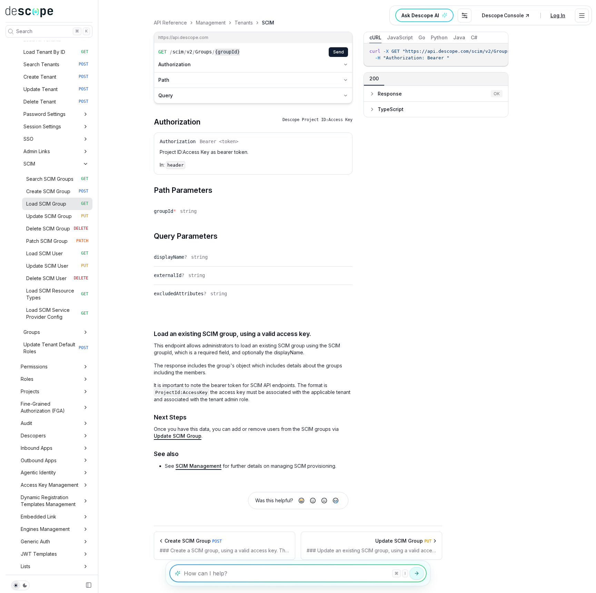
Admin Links (36, 151)
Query (165, 95)
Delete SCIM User (57, 278)
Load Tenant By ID (55, 52)
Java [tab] (459, 37)
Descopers (33, 435)
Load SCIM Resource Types (57, 294)
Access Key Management (49, 485)
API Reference (170, 23)
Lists (25, 566)
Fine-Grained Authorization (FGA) (43, 407)
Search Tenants (55, 64)
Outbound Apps (39, 460)
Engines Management (45, 529)
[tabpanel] (436, 54)
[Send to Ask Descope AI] (416, 573)
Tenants (244, 23)
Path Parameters (183, 190)
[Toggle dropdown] (582, 15)
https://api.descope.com (183, 37)
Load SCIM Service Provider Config (57, 313)
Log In (557, 15)
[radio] (301, 500)
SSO (28, 139)
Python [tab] (439, 37)
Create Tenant (55, 77)
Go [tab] (421, 37)
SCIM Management (198, 466)
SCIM (29, 164)
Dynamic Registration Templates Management (48, 500)
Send (338, 52)
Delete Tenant (55, 102)
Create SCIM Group (57, 191)
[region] (436, 54)
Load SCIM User (57, 253)
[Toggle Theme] (20, 585)
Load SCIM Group (57, 204)
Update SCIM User (57, 266)
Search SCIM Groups (57, 179)
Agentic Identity (38, 472)
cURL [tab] (375, 37)
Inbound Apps (36, 448)
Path (163, 80)
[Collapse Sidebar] (88, 585)
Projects (30, 391)
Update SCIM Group (57, 216)
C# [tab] (474, 37)
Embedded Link (38, 517)
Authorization (174, 64)
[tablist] (436, 37)
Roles (27, 379)
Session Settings (42, 126)
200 (374, 78)
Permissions (34, 366)
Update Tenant (55, 89)
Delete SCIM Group (57, 228)
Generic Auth (35, 541)
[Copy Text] (501, 52)
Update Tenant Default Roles (55, 348)
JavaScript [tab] (400, 37)
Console (503, 15)
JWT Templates (39, 554)
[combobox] (464, 15)
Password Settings (44, 114)
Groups (31, 332)
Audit (26, 423)
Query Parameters (186, 236)
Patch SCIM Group (57, 241)
